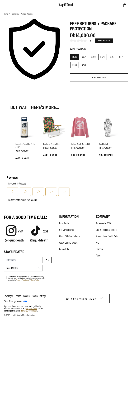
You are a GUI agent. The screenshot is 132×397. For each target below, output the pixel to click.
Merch (18, 296)
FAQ (97, 242)
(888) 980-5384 (31, 308)
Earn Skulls (64, 223)
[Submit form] (47, 260)
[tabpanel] (99, 85)
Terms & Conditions (22, 280)
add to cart (99, 77)
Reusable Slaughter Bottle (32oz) (25, 145)
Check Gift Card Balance (69, 236)
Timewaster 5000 (103, 223)
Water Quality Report (68, 242)
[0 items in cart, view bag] (125, 5)
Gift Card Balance (66, 229)
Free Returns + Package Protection (22, 14)
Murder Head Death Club (107, 236)
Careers (99, 249)
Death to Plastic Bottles (106, 229)
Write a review (104, 41)
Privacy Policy (34, 280)
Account (26, 296)
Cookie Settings (39, 296)
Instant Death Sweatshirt (80, 144)
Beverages (8, 296)
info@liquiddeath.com (29, 310)
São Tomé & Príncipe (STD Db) (81, 298)
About (98, 255)
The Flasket (103, 144)
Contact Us (64, 249)
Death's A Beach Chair (51, 144)
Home (6, 14)
